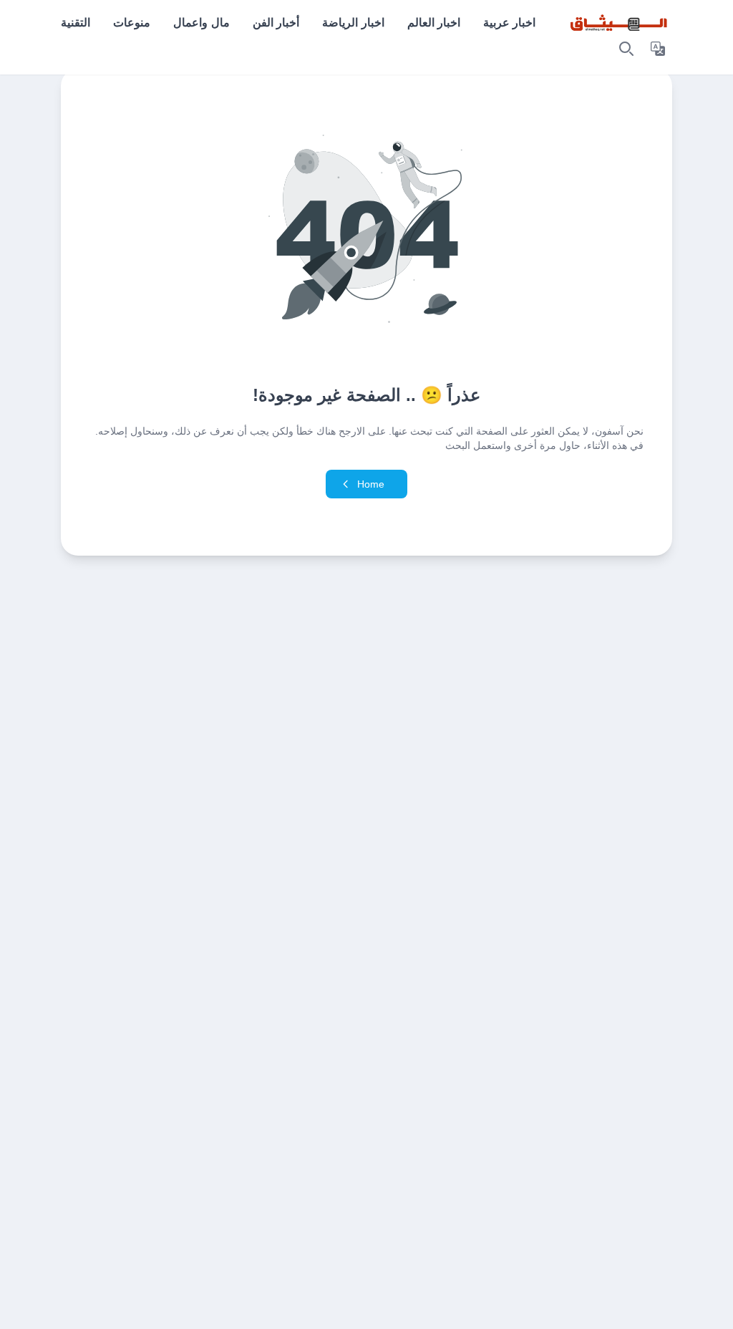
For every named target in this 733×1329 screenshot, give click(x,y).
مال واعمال (201, 22)
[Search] (626, 48)
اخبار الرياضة (353, 22)
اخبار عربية (509, 22)
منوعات (131, 22)
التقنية (75, 22)
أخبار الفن (276, 22)
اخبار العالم (433, 22)
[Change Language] (658, 48)
